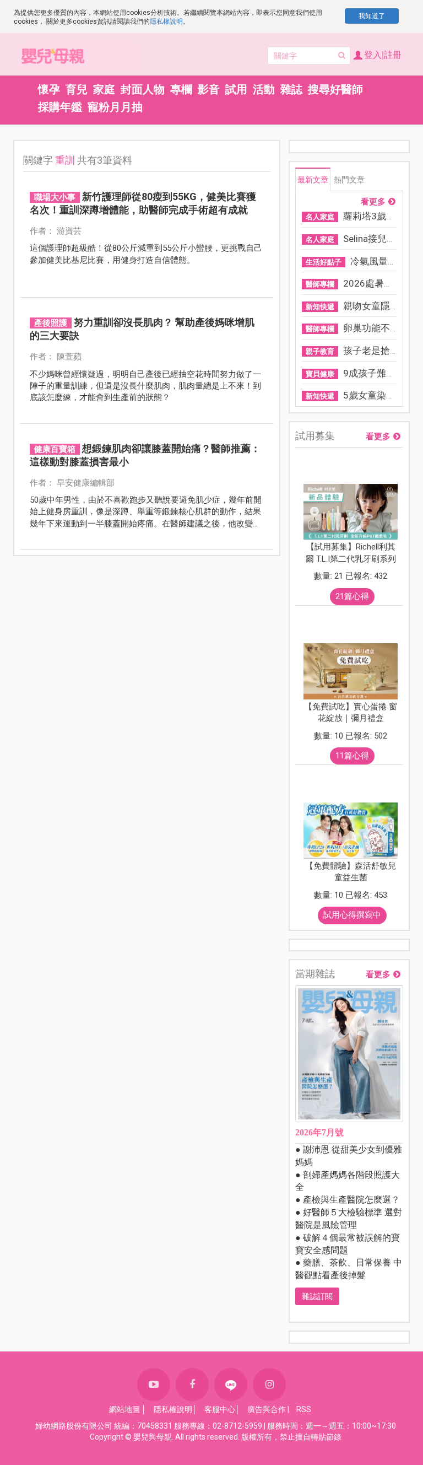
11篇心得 (352, 756)
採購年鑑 (60, 107)
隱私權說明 (166, 21)
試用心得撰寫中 (352, 915)
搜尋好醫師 (335, 89)
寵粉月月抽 (115, 107)
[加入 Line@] (230, 1384)
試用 (236, 89)
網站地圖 (124, 1409)
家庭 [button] (104, 89)
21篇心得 (352, 596)
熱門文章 (349, 179)
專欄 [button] (181, 89)
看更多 (373, 202)
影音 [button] (209, 89)
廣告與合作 (266, 1409)
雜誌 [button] (291, 89)
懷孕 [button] (49, 89)
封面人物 (143, 89)
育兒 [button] (77, 89)
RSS (303, 1409)
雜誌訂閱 (317, 1296)
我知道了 (372, 16)
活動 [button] (264, 89)
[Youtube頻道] (153, 1384)
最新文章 (312, 179)
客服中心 (219, 1409)
